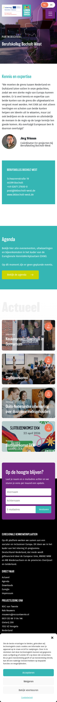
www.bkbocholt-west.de (20, 194)
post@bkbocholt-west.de (21, 190)
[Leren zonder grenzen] (27, 11)
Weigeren (29, 681)
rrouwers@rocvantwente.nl (15, 614)
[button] (52, 637)
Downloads (7, 585)
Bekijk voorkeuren (28, 690)
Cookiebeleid (27, 697)
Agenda (5, 581)
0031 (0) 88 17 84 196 (12, 618)
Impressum (7, 593)
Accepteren (28, 672)
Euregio (5, 589)
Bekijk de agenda (17, 274)
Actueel (6, 577)
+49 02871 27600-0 (17, 186)
